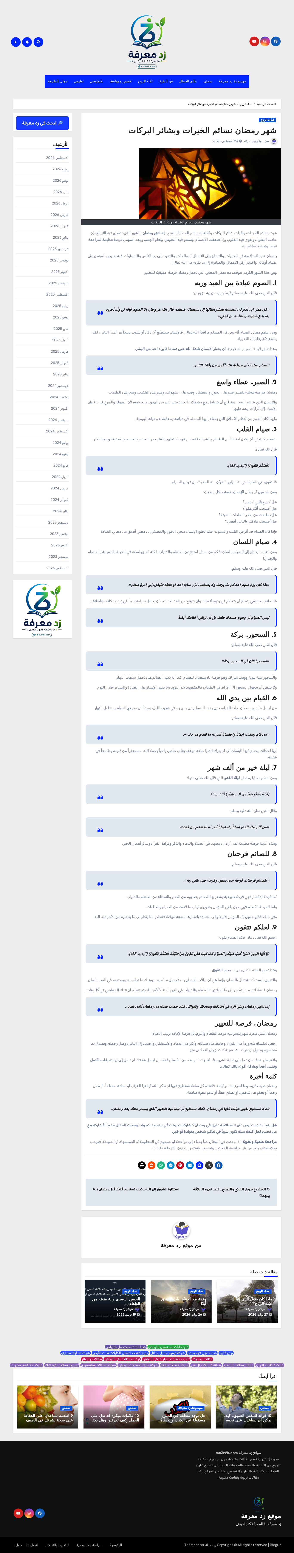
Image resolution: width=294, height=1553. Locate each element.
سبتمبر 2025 (58, 283)
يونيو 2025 (60, 317)
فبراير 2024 (59, 500)
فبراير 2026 (59, 226)
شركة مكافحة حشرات (26, 1365)
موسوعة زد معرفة (232, 81)
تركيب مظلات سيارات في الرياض (166, 1359)
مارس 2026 (59, 215)
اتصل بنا (32, 1545)
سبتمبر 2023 (58, 557)
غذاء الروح (145, 81)
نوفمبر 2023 (59, 534)
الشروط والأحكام (57, 1545)
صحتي (207, 81)
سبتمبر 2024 (58, 420)
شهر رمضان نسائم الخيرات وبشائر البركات (202, 131)
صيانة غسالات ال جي (206, 1365)
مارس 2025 (59, 351)
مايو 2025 (61, 329)
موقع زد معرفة (253, 141)
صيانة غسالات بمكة (174, 1365)
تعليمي (79, 81)
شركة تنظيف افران (269, 1365)
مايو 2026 (60, 192)
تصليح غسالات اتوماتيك (61, 1365)
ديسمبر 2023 (58, 522)
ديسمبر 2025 (58, 249)
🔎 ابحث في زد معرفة (42, 123)
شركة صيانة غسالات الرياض (138, 1365)
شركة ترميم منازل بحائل (168, 1353)
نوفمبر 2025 (59, 260)
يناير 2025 (60, 374)
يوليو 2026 (60, 169)
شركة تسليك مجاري (75, 1353)
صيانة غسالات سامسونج (98, 1365)
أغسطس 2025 (57, 294)
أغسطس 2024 (57, 431)
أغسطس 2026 (57, 158)
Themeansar (194, 1545)
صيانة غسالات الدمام (238, 1365)
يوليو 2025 (60, 306)
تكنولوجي (96, 81)
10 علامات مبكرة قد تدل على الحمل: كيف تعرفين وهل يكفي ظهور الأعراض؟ (114, 1420)
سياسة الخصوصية (89, 1545)
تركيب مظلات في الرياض (122, 1359)
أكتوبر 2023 (59, 545)
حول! (18, 1545)
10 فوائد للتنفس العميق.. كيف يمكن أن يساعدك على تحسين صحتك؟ (247, 1420)
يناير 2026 (60, 237)
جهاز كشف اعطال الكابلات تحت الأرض (120, 1353)
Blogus (275, 1545)
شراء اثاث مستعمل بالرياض (168, 1347)
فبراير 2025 (59, 363)
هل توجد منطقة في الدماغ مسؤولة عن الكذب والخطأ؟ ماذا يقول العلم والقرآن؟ (182, 1420)
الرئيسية (116, 1545)
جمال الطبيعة (58, 81)
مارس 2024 (59, 488)
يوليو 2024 (60, 443)
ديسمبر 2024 (58, 386)
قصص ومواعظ (121, 81)
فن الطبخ (166, 81)
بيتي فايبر (226, 1353)
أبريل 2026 (60, 203)
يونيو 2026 (60, 180)
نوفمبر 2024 (59, 397)
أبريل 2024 (60, 477)
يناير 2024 (60, 511)
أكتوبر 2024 (59, 408)
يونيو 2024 (60, 454)
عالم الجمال (188, 81)
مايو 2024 (60, 465)
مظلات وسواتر (202, 1359)
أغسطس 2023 (57, 568)
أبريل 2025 (60, 340)
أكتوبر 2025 (59, 272)
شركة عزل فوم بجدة (202, 1353)
